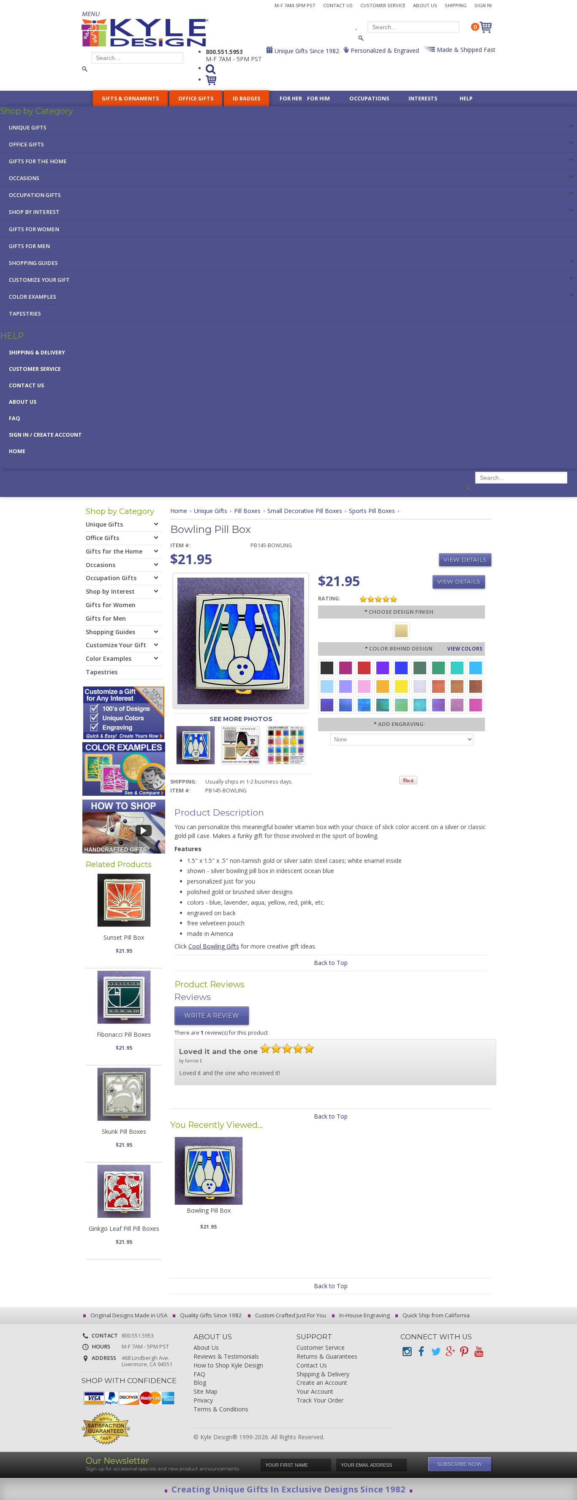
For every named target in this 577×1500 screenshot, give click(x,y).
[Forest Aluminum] (419, 667)
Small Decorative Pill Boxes (304, 511)
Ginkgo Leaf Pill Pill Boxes (124, 1228)
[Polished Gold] (401, 630)
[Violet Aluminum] (382, 667)
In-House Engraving (364, 1315)
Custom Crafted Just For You (290, 1315)
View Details (465, 559)
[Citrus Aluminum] (382, 685)
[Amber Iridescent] (457, 685)
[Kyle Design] (145, 32)
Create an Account (322, 1382)
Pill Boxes (247, 511)
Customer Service (383, 5)
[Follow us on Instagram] (406, 1351)
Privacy (203, 1400)
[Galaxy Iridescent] (326, 704)
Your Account (315, 1391)
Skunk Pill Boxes (124, 1131)
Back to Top (331, 963)
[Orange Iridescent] (438, 685)
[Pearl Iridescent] (419, 685)
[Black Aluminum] (326, 667)
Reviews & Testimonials (226, 1356)
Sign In (483, 5)
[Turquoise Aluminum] (475, 667)
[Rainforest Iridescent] (382, 704)
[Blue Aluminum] (401, 667)
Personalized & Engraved (384, 50)
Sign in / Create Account (45, 434)
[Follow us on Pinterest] (464, 1351)
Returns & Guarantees (327, 1356)
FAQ (14, 418)
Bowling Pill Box (209, 1210)
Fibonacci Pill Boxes (124, 1034)
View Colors (464, 648)
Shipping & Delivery (37, 352)
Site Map (205, 1391)
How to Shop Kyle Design (228, 1365)
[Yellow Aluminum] (401, 685)
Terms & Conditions (220, 1409)
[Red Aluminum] (364, 667)
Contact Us (338, 5)
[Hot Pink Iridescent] (475, 704)
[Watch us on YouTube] (478, 1351)
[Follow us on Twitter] (435, 1351)
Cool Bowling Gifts (213, 946)
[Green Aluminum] (438, 667)
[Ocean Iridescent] (364, 704)
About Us (425, 5)
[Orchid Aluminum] (345, 685)
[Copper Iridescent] (475, 685)
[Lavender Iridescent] (457, 704)
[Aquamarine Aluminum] (326, 685)
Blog (199, 1382)
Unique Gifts (210, 511)
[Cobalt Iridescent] (345, 704)
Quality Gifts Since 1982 (210, 1315)
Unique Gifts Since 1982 (306, 51)
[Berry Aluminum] (345, 667)
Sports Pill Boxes (372, 511)
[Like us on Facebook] (421, 1351)
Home (17, 451)
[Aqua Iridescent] (419, 704)
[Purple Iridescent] (438, 704)
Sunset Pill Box (123, 937)
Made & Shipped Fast (465, 50)
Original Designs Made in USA (128, 1315)
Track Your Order (320, 1400)
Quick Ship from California (435, 1315)
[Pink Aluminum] (364, 685)
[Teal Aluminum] (457, 667)
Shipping (456, 5)
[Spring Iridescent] (401, 704)
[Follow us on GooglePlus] (450, 1351)
